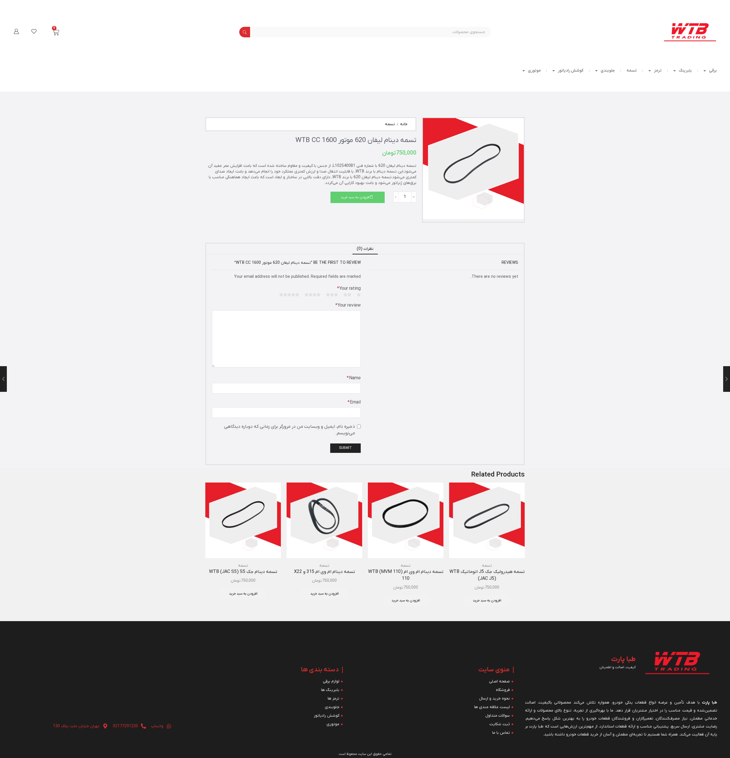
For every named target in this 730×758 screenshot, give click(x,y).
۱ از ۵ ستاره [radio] (359, 294)
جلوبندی (608, 70)
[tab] (365, 249)
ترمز (658, 70)
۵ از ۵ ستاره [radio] (289, 294)
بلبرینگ (685, 70)
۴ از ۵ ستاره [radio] (313, 294)
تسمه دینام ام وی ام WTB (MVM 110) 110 (405, 575)
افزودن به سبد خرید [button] (487, 600)
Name (354, 378)
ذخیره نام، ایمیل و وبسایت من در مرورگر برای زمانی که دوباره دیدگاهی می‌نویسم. (289, 430)
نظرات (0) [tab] (365, 249)
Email (354, 402)
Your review (348, 305)
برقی (713, 70)
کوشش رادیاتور (570, 70)
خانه (403, 124)
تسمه (631, 70)
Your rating (349, 288)
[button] (16, 31)
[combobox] (370, 32)
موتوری (534, 70)
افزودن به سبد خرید (355, 197)
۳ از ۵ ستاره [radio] (332, 294)
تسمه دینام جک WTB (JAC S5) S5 (243, 572)
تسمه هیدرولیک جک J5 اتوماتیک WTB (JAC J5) (487, 575)
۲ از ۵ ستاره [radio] (347, 294)
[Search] (244, 32)
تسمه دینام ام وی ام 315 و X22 (324, 572)
